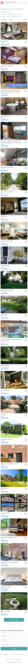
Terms (12, 659)
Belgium (18, 16)
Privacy (7, 659)
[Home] (1, 654)
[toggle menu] (25, 2)
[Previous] (2, 30)
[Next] (25, 30)
